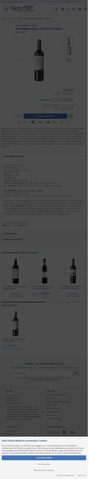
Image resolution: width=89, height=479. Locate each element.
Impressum (81, 475)
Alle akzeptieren (43, 458)
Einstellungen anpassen (45, 470)
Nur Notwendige (44, 464)
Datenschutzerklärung (65, 475)
